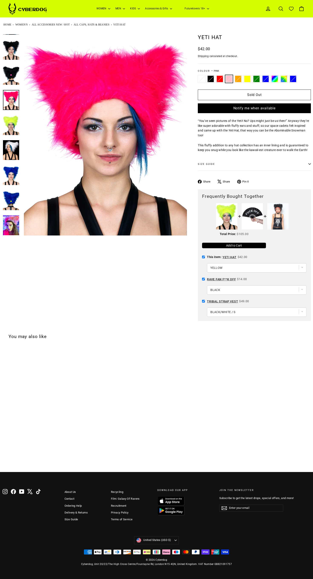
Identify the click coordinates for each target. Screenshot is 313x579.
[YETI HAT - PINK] (22, 461)
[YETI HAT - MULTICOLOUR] (50, 461)
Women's (21, 24)
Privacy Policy (120, 512)
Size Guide (71, 519)
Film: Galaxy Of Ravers (125, 498)
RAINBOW (284, 79)
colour (208, 71)
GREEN (256, 79)
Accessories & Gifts (157, 8)
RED (220, 79)
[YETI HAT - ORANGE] (27, 461)
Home (7, 24)
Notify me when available (254, 108)
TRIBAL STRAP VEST (222, 301)
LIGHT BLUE (293, 79)
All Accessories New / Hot (51, 24)
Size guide (206, 164)
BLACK (210, 79)
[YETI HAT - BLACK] (11, 461)
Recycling (117, 491)
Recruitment (118, 505)
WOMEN (101, 8)
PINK (229, 79)
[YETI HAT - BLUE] (44, 461)
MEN (118, 8)
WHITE (201, 79)
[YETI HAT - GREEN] (38, 461)
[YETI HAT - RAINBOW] (55, 461)
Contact (69, 498)
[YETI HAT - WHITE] (5, 461)
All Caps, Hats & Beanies (91, 24)
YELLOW (247, 79)
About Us (70, 491)
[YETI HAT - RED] (16, 461)
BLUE (265, 79)
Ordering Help (73, 505)
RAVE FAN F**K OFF (221, 279)
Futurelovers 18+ (195, 8)
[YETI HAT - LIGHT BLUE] (61, 461)
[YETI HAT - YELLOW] (33, 461)
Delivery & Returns (76, 512)
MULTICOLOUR (275, 79)
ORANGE (238, 79)
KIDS (133, 8)
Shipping (203, 56)
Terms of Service (122, 519)
